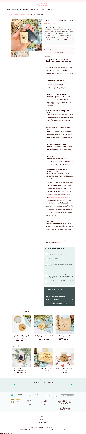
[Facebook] (47, 396)
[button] (44, 49)
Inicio (12, 14)
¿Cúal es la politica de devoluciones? (55, 296)
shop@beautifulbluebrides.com (65, 408)
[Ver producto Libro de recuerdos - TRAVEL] (65, 324)
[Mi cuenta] (74, 9)
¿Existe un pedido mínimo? (52, 299)
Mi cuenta (46, 401)
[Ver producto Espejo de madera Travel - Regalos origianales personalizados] (21, 324)
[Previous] (12, 361)
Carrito (46, 404)
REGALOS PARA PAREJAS (25, 14)
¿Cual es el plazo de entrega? (53, 293)
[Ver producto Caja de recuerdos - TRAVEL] (21, 357)
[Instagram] (56, 396)
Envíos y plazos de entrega (46, 402)
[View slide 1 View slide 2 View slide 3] (26, 35)
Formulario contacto (43, 422)
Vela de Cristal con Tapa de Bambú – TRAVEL (58, 197)
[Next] (40, 35)
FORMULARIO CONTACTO (65, 409)
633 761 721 (65, 407)
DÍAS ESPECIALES (17, 14)
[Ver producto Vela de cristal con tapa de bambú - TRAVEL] (43, 324)
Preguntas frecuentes (29, 402)
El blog (29, 404)
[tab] (59, 294)
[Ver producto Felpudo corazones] (65, 357)
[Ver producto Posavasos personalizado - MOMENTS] (43, 357)
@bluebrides (58, 242)
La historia (29, 401)
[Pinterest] (51, 396)
